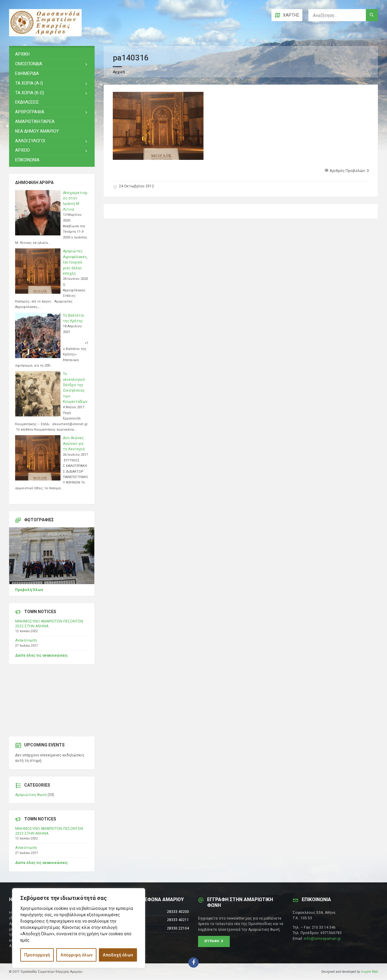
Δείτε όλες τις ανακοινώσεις (41, 655)
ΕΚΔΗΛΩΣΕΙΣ (27, 102)
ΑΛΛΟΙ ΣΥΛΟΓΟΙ (30, 140)
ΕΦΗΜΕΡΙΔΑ (27, 73)
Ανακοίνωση (26, 640)
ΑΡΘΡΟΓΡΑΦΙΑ (29, 111)
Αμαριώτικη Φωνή (31, 795)
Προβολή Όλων (29, 590)
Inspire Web (369, 972)
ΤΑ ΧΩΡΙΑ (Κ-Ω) (29, 92)
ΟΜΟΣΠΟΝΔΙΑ (28, 63)
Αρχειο (22, 150)
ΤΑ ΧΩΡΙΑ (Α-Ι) (29, 83)
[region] (78, 928)
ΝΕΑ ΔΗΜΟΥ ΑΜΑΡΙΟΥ (37, 131)
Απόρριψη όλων (76, 955)
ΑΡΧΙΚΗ (22, 54)
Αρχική (119, 72)
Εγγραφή (212, 941)
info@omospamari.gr (322, 938)
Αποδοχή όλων (118, 955)
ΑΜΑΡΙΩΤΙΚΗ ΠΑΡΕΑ (35, 121)
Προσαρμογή (37, 955)
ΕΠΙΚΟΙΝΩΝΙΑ (27, 159)
